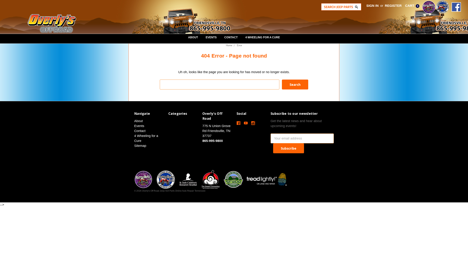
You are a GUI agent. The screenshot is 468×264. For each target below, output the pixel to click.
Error (239, 45)
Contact (231, 37)
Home (229, 45)
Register (393, 6)
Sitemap (140, 146)
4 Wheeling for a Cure (262, 37)
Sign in (372, 6)
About (193, 37)
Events (211, 37)
